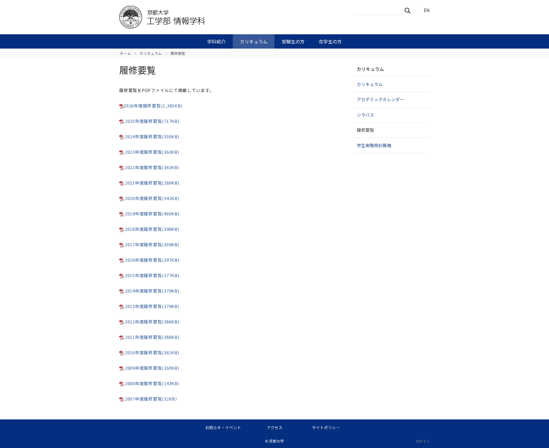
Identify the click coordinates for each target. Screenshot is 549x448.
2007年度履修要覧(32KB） (152, 399)
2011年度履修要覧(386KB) (152, 337)
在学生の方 (330, 41)
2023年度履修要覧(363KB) (152, 152)
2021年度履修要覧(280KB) (152, 183)
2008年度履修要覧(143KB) (152, 383)
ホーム (125, 53)
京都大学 (276, 441)
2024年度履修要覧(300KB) (152, 136)
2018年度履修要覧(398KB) (152, 229)
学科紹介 (216, 41)
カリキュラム (253, 41)
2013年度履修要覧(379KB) (152, 306)
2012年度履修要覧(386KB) (152, 322)
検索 (409, 10)
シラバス (365, 115)
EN (427, 10)
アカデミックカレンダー (380, 99)
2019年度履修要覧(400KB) (152, 214)
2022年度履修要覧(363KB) (151, 167)
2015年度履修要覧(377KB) (151, 275)
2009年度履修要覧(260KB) (152, 368)
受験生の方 (293, 41)
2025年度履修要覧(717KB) (152, 121)
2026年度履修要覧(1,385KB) (153, 106)
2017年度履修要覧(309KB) (152, 244)
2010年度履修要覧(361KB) (152, 352)
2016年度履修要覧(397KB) (152, 260)
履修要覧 (365, 130)
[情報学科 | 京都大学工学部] (210, 17)
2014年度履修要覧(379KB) (152, 291)
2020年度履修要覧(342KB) (151, 198)
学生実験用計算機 (374, 145)
